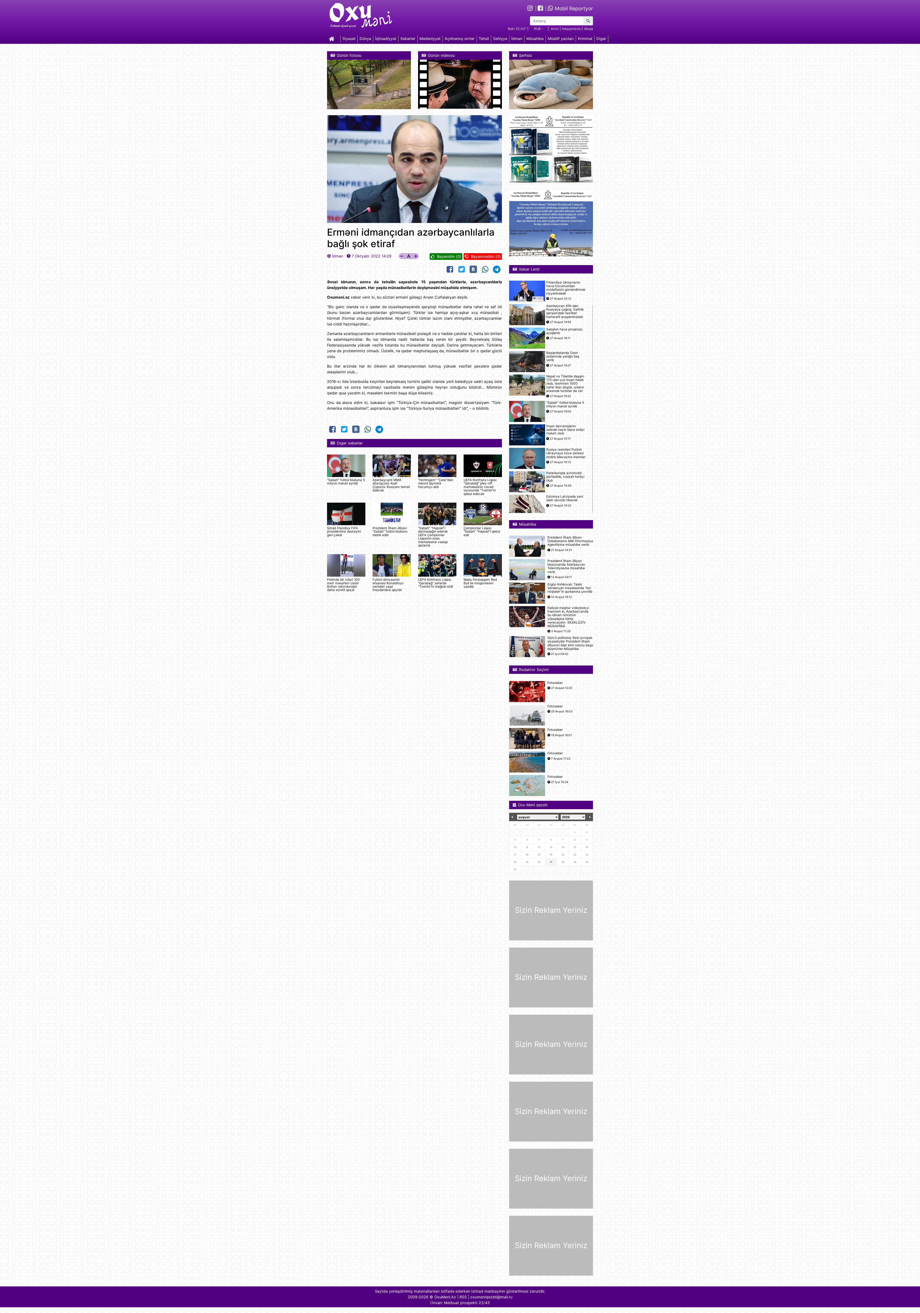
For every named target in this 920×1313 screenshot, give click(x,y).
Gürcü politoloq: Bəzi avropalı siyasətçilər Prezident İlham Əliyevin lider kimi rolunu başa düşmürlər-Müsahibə (570, 643)
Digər (601, 38)
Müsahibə (535, 38)
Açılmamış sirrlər (460, 38)
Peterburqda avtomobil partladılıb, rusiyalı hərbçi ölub (565, 476)
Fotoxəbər (555, 683)
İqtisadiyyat (385, 38)
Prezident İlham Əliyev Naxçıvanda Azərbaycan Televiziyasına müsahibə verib (566, 566)
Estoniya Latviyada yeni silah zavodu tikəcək (564, 498)
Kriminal (585, 38)
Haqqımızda (571, 29)
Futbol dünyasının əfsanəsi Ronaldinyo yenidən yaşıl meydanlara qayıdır (388, 585)
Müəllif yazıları (561, 38)
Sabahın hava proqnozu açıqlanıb (564, 331)
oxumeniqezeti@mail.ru (491, 1297)
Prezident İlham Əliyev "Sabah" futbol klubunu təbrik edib (390, 531)
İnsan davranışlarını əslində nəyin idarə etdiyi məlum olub (565, 429)
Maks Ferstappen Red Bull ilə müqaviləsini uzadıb (480, 583)
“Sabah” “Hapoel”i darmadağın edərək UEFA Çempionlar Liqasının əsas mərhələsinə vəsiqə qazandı (433, 536)
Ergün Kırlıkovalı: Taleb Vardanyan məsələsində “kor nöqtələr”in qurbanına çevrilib (569, 588)
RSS (463, 1297)
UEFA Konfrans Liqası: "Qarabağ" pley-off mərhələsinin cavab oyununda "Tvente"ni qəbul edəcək (480, 487)
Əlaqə (588, 29)
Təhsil (484, 38)
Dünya (365, 38)
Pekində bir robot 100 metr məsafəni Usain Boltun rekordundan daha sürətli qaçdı (343, 585)
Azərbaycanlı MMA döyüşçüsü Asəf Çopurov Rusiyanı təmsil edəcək (391, 485)
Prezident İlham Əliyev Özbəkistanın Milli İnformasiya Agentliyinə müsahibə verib (570, 541)
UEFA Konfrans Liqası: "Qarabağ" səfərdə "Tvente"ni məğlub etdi (435, 583)
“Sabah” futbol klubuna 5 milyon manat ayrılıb (346, 481)
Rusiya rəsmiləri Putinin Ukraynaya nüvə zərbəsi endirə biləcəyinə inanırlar (566, 453)
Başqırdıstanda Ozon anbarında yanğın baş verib (562, 356)
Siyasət (349, 38)
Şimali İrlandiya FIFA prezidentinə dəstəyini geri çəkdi (344, 531)
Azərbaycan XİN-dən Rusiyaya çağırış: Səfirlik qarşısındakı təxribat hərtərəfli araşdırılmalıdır (565, 311)
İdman (516, 38)
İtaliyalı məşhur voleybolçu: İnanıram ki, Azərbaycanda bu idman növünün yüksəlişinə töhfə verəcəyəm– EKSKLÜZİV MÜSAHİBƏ (568, 617)
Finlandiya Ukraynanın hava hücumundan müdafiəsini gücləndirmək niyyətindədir (565, 288)
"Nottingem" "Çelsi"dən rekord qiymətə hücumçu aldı (435, 483)
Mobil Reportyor (573, 8)
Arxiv (555, 29)
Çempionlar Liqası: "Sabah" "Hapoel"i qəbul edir (482, 531)
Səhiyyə (500, 38)
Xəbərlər (407, 38)
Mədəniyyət (430, 38)
